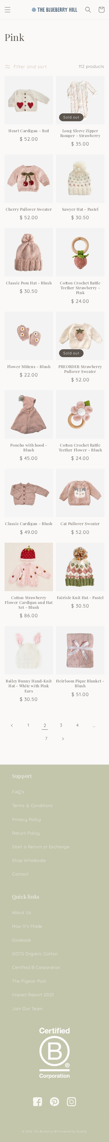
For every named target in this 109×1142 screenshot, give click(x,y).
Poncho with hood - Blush (28, 447)
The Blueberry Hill (46, 1131)
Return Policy (26, 833)
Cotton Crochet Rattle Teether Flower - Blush (80, 447)
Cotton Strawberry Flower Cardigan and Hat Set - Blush (29, 602)
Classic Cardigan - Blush (28, 523)
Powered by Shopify (73, 1131)
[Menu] (7, 9)
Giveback (21, 940)
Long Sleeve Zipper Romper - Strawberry (80, 133)
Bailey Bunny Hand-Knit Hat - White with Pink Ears (29, 685)
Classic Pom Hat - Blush (29, 282)
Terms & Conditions (32, 805)
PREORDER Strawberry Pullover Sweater (80, 369)
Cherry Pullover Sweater (29, 209)
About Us (21, 912)
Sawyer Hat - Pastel (80, 209)
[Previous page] (12, 725)
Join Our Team (27, 1008)
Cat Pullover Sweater (80, 523)
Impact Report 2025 (33, 994)
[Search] (88, 9)
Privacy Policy (26, 819)
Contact (20, 874)
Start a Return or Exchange (41, 846)
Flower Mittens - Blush (29, 366)
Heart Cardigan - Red (28, 130)
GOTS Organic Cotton (35, 953)
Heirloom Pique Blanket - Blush (80, 683)
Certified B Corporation (36, 967)
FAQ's (18, 792)
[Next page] (62, 738)
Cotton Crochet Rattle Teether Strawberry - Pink (80, 287)
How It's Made (27, 926)
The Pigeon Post (29, 981)
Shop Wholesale (29, 860)
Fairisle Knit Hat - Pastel (80, 597)
